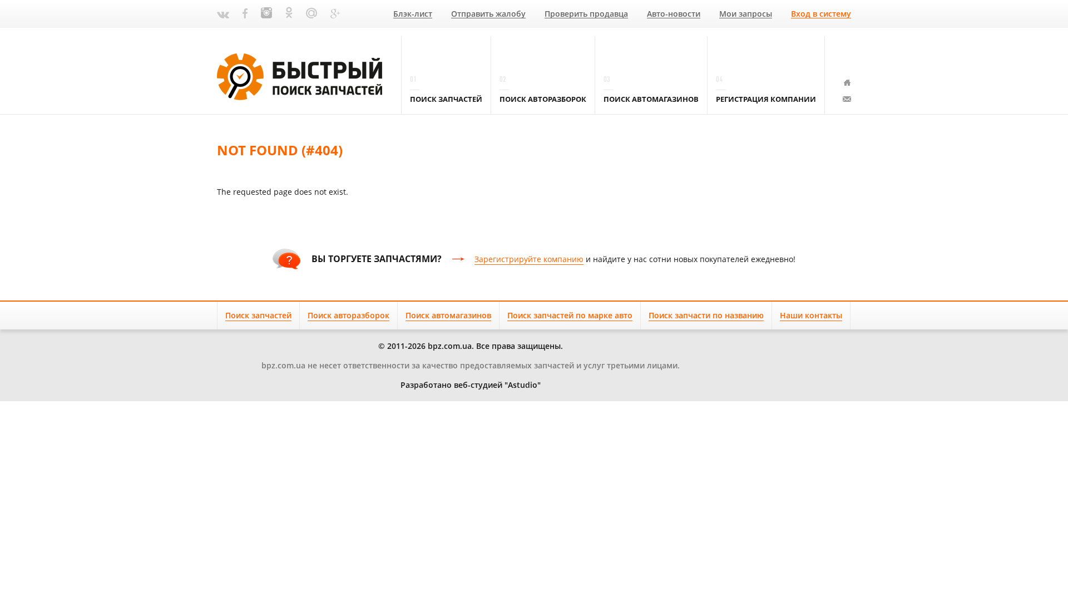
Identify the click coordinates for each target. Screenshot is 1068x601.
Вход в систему (821, 14)
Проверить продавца (586, 14)
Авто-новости (673, 14)
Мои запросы (745, 14)
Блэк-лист (412, 14)
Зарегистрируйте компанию (529, 259)
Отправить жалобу (488, 14)
